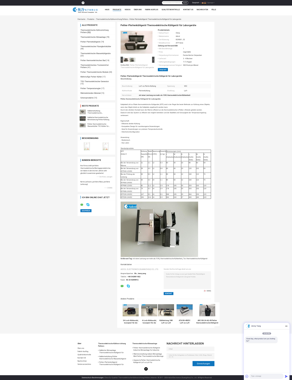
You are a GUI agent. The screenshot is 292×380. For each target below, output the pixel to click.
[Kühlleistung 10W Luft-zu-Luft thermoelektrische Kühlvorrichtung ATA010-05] (166, 310)
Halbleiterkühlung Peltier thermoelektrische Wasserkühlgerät (112, 358)
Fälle (213, 10)
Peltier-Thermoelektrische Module (94, 72)
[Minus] (286, 326)
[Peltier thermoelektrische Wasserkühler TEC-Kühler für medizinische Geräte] (83, 125)
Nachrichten (202, 10)
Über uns (138, 10)
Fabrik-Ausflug (151, 10)
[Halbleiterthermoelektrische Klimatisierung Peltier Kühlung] (83, 118)
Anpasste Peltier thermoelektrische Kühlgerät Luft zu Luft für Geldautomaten (146, 361)
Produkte (117, 10)
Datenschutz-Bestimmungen (92, 378)
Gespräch (195, 3)
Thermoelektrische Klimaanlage (93, 37)
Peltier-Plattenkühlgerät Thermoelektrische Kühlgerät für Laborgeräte (111, 363)
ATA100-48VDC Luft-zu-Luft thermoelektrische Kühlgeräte (184, 322)
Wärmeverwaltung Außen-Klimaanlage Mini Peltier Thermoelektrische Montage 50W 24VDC (148, 355)
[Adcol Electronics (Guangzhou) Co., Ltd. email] (83, 205)
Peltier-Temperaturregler (90, 88)
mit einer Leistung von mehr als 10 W (146, 259)
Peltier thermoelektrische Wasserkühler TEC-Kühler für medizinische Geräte (98, 126)
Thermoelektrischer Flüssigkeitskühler (95, 46)
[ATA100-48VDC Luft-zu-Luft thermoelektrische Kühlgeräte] (185, 310)
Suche (185, 3)
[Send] (286, 376)
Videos (127, 10)
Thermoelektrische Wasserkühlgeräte (95, 53)
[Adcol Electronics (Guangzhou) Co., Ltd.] (85, 10)
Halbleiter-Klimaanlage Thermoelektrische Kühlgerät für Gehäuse (111, 351)
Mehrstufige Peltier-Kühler (91, 77)
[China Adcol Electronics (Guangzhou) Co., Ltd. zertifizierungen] (87, 146)
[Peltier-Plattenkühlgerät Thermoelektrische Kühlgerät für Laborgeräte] (137, 42)
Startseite (81, 19)
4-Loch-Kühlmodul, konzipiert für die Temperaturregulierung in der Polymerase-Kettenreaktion (149, 322)
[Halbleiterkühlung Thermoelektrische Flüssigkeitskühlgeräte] (83, 112)
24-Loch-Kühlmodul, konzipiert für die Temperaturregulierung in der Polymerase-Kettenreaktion (131, 322)
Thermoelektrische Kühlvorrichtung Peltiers (112, 19)
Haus (107, 10)
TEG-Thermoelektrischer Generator (94, 81)
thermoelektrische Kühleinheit (171, 259)
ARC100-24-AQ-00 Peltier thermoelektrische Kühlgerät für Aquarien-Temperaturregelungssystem (207, 322)
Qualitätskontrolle (171, 10)
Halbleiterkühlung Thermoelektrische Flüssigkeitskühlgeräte (95, 113)
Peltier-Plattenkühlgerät (90, 42)
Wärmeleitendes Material (90, 93)
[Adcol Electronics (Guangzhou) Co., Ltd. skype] (89, 204)
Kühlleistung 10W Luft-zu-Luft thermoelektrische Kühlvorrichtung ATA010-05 (166, 322)
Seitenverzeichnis (84, 364)
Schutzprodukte (86, 98)
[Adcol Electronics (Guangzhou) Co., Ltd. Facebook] (83, 2)
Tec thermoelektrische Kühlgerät (195, 259)
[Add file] (246, 376)
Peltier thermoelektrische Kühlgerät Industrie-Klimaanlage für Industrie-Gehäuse (146, 349)
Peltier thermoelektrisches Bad (93, 60)
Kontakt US (188, 10)
